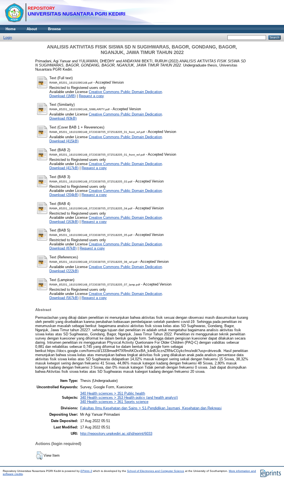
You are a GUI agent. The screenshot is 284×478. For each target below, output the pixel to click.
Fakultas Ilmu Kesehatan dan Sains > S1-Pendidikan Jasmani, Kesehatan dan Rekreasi (151, 408)
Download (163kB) (63, 222)
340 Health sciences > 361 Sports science (114, 402)
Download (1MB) (62, 96)
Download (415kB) (63, 141)
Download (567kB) (63, 298)
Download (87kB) (63, 248)
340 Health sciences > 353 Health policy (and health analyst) (129, 397)
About (32, 29)
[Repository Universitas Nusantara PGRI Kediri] (65, 24)
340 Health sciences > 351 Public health (112, 393)
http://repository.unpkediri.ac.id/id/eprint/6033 (116, 433)
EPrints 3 (86, 470)
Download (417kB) (63, 168)
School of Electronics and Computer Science (155, 470)
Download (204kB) (63, 195)
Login (7, 37)
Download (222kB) (63, 271)
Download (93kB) (63, 118)
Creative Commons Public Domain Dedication (125, 92)
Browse (54, 29)
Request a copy (91, 96)
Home (11, 29)
